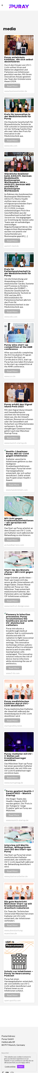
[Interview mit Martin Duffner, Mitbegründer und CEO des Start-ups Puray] (19, 852)
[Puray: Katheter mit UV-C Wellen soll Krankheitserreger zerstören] (19, 758)
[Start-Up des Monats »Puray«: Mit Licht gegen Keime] (19, 579)
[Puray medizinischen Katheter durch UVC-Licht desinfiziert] (19, 703)
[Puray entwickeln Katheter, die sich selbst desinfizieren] (19, 64)
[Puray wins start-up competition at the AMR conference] (19, 350)
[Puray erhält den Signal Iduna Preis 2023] (19, 413)
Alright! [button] (20, 1066)
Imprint (5, 1053)
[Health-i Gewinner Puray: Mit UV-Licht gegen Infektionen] (19, 470)
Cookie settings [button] (10, 1066)
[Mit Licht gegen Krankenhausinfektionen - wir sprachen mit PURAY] (19, 521)
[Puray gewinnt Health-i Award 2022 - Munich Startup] (19, 805)
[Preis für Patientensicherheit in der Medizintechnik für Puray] (19, 285)
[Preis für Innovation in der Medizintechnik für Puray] (19, 122)
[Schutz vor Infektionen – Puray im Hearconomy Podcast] (19, 971)
